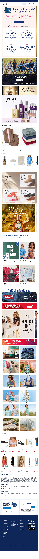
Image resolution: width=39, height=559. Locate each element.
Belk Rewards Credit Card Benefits (14, 525)
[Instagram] (33, 521)
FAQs (4, 536)
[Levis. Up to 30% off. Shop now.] (19, 297)
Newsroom (21, 523)
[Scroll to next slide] (37, 162)
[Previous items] (3, 217)
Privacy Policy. (24, 509)
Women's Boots (23, 486)
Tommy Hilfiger (35, 493)
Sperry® (23, 493)
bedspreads (6, 479)
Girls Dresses (10, 488)
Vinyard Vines (27, 478)
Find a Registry (5, 526)
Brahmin (20, 476)
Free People (9, 495)
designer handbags (5, 476)
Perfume (14, 486)
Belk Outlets (22, 529)
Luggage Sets (29, 486)
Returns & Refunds (6, 523)
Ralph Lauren (33, 477)
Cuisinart (26, 493)
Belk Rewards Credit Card (14, 519)
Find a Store (5, 525)
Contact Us (5, 520)
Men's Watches (3, 486)
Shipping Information (6, 531)
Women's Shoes (9, 486)
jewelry (16, 475)
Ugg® (2, 495)
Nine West (14, 495)
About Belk (22, 518)
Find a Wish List (5, 528)
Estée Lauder (9, 477)
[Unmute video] (4, 91)
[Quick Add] (7, 164)
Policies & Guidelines (6, 534)
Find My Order (5, 522)
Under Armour (17, 478)
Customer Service (6, 518)
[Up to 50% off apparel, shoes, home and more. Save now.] (19, 236)
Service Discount (5, 529)
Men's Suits (18, 486)
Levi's (19, 493)
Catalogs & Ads (5, 537)
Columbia (16, 493)
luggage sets (4, 475)
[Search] (8, 3)
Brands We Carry (22, 522)
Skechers (31, 478)
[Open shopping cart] (36, 3)
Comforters (14, 488)
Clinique (14, 477)
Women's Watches (3, 488)
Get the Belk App (31, 523)
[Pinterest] (31, 521)
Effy (17, 481)
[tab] (18, 231)
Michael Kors (12, 493)
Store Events (22, 525)
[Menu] (2, 4)
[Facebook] (29, 521)
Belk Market (22, 528)
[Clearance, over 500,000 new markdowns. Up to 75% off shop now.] (19, 306)
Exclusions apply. (29, 509)
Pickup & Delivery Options (6, 533)
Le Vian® (5, 495)
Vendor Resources (23, 526)
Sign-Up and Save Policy (31, 508)
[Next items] (35, 217)
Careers (21, 520)
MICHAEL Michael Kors (26, 476)
